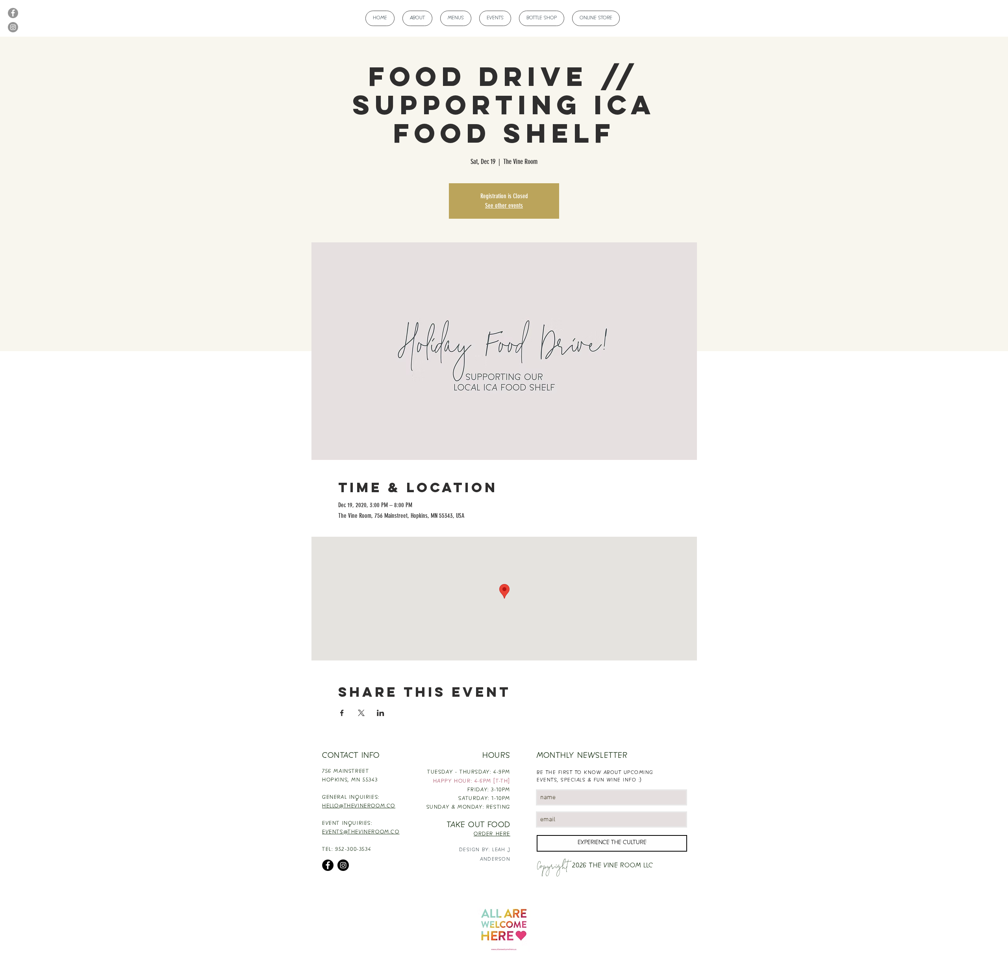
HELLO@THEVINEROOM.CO (358, 806)
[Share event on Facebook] (342, 713)
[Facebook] (13, 13)
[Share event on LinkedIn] (380, 713)
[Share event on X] (361, 713)
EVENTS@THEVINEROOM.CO (361, 832)
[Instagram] (13, 27)
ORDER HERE (492, 834)
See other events (504, 205)
